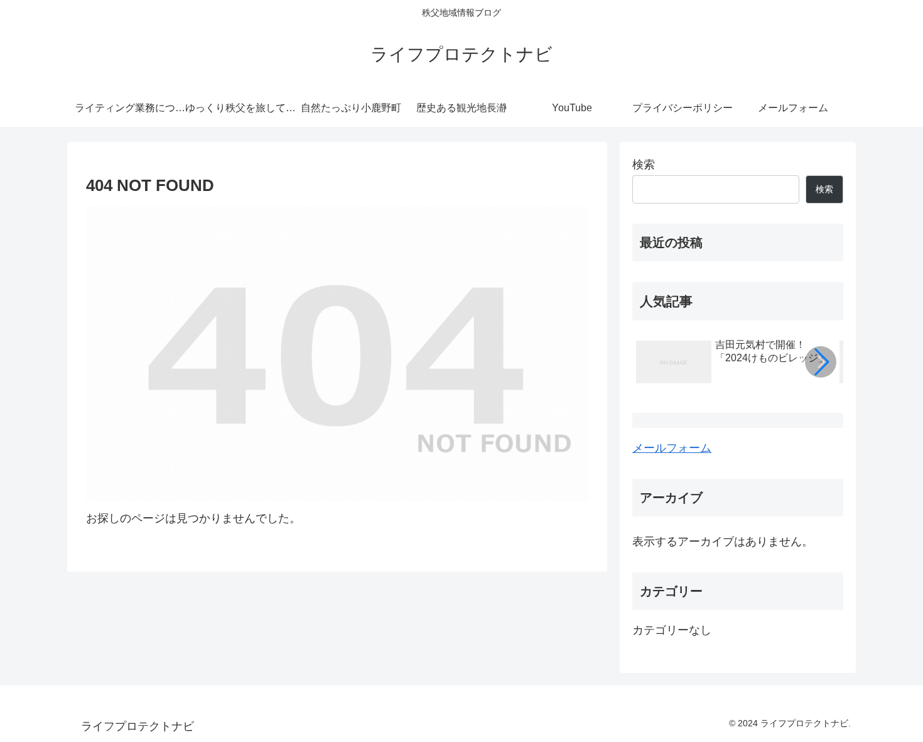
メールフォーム (671, 448)
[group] (733, 364)
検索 (643, 164)
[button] (820, 362)
